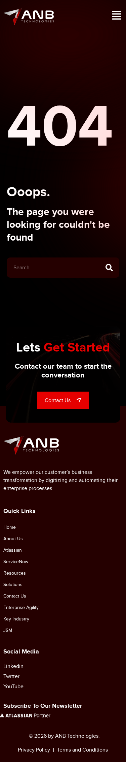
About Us (13, 539)
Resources (14, 573)
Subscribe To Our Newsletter (42, 706)
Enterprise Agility (21, 607)
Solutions (13, 584)
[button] (117, 16)
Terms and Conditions (82, 749)
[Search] (109, 267)
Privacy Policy (34, 749)
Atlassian (12, 550)
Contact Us (14, 596)
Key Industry (16, 619)
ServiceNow (15, 562)
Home (9, 527)
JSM (7, 630)
